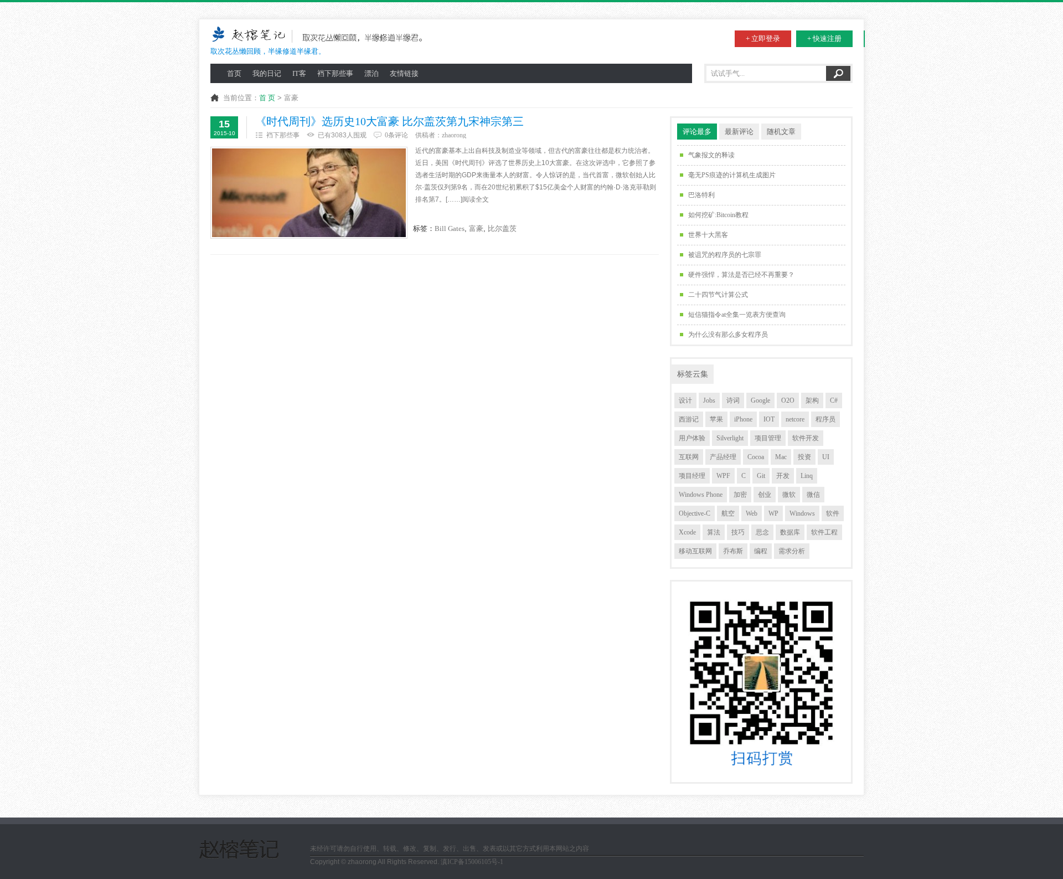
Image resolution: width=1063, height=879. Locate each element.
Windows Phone (701, 494)
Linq (807, 476)
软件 (832, 513)
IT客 (299, 73)
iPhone (743, 419)
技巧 (738, 532)
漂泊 (371, 73)
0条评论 (396, 135)
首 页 (267, 98)
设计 (685, 400)
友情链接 (404, 73)
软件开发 (805, 438)
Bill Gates (450, 228)
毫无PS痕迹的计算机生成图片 (732, 175)
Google (760, 400)
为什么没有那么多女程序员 (728, 334)
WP (773, 513)
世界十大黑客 (708, 235)
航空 (728, 513)
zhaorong (454, 135)
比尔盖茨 (502, 228)
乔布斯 (733, 551)
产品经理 (723, 457)
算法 (713, 532)
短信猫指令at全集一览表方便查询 (737, 314)
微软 (789, 494)
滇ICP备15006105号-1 (472, 862)
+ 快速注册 (824, 38)
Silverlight (730, 438)
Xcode (687, 532)
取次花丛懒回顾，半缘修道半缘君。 (268, 51)
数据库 (790, 532)
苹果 (716, 419)
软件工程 (824, 532)
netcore (795, 419)
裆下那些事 (335, 73)
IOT (769, 419)
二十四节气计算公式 (718, 295)
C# (834, 400)
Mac (781, 457)
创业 (764, 494)
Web (751, 513)
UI (825, 457)
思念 (762, 532)
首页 (234, 73)
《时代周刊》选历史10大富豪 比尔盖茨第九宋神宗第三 (389, 121)
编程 (760, 551)
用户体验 (692, 438)
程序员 (825, 419)
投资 (804, 457)
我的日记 (266, 73)
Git (761, 476)
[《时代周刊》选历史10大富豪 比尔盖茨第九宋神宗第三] (309, 192)
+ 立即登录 (763, 38)
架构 (812, 400)
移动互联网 (695, 551)
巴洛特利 (701, 195)
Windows (802, 513)
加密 (740, 494)
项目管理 (768, 438)
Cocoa (755, 457)
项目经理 (692, 476)
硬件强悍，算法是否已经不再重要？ (741, 275)
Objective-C (694, 513)
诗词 (733, 400)
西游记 (689, 419)
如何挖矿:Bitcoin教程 (718, 215)
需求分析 (791, 551)
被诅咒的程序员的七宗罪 (724, 255)
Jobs (709, 400)
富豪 (476, 228)
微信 (813, 494)
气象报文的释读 (711, 155)
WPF (723, 476)
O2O (787, 400)
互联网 (689, 457)
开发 (782, 476)
